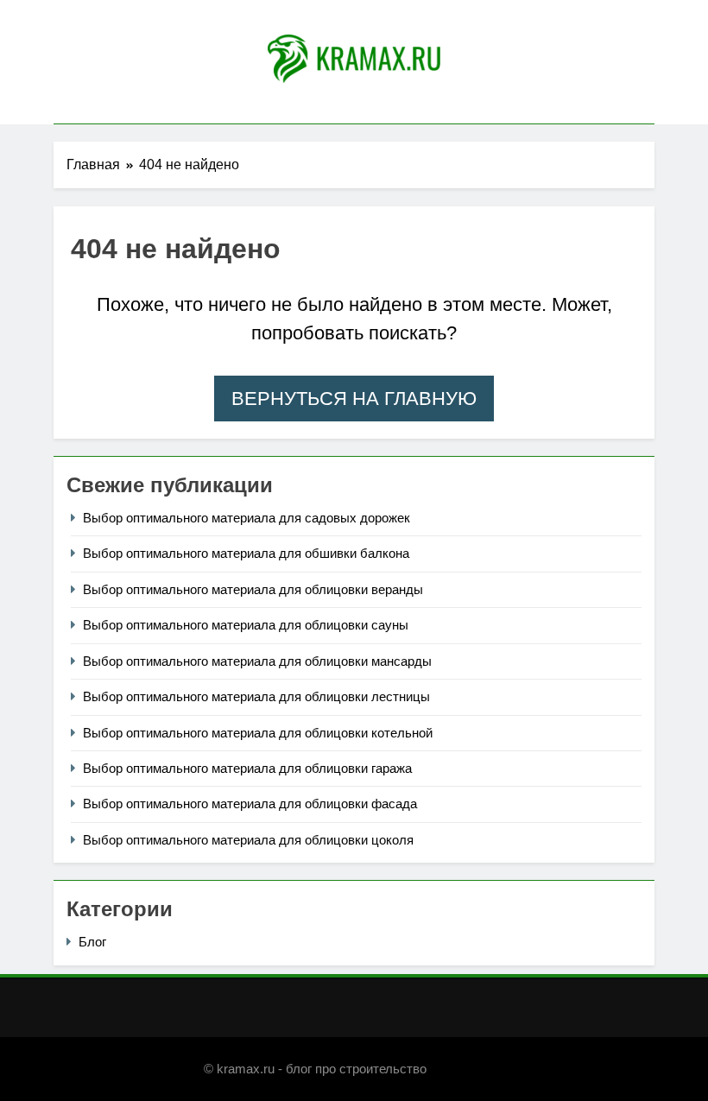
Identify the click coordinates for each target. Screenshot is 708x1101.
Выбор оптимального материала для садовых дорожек (246, 517)
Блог (92, 941)
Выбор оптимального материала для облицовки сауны (245, 624)
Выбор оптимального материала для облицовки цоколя (248, 839)
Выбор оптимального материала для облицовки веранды (253, 589)
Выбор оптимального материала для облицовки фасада (250, 803)
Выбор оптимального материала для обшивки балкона (246, 553)
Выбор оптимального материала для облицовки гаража (247, 768)
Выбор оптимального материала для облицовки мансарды (257, 661)
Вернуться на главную (354, 398)
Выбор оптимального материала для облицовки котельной (258, 732)
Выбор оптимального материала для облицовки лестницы (256, 696)
